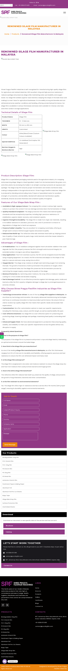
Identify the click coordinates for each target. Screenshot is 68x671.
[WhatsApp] (2, 337)
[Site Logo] (13, 12)
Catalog (9, 532)
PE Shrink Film (7, 476)
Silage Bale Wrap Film (10, 499)
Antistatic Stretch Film (10, 480)
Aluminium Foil (7, 488)
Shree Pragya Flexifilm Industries (47, 190)
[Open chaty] (4, 661)
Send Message (9, 444)
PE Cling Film (7, 472)
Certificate (39, 600)
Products (38, 594)
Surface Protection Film (10, 503)
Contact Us (8, 565)
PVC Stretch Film (8, 461)
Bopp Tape (6, 495)
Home (37, 588)
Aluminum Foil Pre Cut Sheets (12, 492)
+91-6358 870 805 (24, 5)
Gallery (37, 597)
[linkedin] (7, 605)
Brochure (9, 525)
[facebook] (3, 605)
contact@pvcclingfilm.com (46, 5)
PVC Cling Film (7, 465)
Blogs (37, 603)
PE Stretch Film (7, 469)
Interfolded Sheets (9, 507)
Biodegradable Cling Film (11, 457)
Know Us (38, 591)
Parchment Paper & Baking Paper (13, 484)
